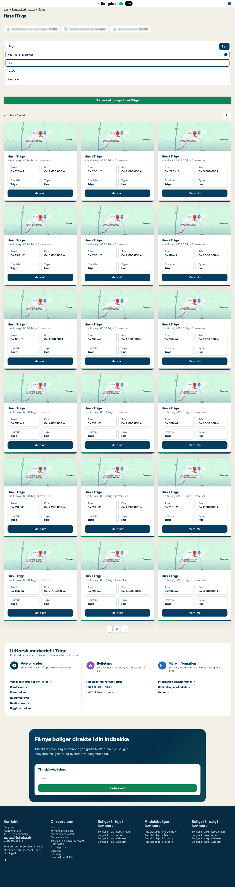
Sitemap (56, 854)
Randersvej (17, 686)
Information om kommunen (175, 681)
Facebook (6, 860)
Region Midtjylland (23, 9)
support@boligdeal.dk (17, 837)
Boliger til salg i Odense (206, 838)
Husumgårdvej (19, 697)
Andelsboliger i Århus (158, 835)
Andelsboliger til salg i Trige (104, 681)
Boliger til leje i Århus (110, 835)
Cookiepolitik (59, 847)
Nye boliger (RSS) (62, 857)
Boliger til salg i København (208, 831)
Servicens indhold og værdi (67, 840)
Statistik (56, 850)
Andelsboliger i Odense (159, 838)
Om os (162, 692)
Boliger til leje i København (114, 831)
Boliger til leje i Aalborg (112, 841)
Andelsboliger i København (161, 831)
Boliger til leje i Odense (112, 838)
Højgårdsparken (20, 708)
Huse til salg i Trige (98, 691)
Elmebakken (18, 692)
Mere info (40, 193)
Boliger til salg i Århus (205, 835)
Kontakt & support (62, 830)
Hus (6, 9)
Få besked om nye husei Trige (117, 100)
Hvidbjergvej (18, 702)
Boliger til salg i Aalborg (206, 841)
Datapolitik (57, 843)
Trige (42, 9)
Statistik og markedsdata (174, 686)
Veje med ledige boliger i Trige (29, 681)
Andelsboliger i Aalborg (159, 841)
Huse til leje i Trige (98, 686)
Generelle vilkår (60, 837)
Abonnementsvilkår (62, 833)
